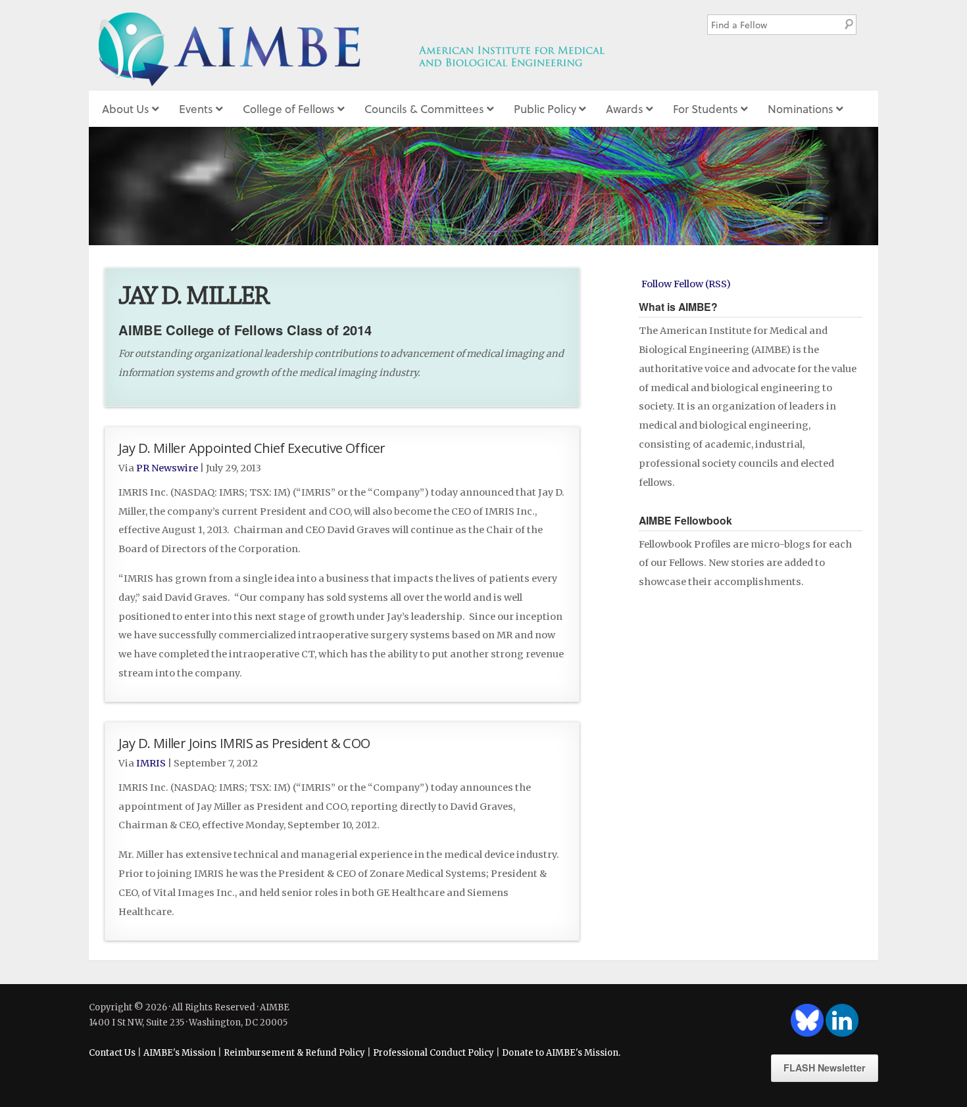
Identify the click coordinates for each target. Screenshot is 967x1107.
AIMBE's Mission (179, 1052)
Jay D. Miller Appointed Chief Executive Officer (251, 447)
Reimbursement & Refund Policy (294, 1052)
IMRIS (151, 763)
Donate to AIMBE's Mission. (561, 1052)
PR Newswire (167, 468)
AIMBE (380, 45)
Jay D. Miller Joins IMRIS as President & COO (244, 743)
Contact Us (112, 1052)
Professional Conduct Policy (433, 1052)
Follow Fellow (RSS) (686, 284)
